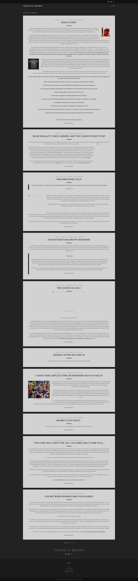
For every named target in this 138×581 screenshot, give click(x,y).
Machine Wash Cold (69, 179)
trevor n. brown (32, 6)
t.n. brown (69, 19)
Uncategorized (78, 19)
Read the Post (69, 123)
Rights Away (69, 22)
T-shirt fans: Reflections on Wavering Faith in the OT (69, 375)
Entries (69, 568)
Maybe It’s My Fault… (69, 420)
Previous (66, 542)
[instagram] (113, 1)
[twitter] (108, 1)
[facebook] (111, 1)
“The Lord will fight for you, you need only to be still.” (69, 443)
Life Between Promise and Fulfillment (69, 496)
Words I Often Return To (69, 355)
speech (88, 157)
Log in (69, 566)
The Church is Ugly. (69, 288)
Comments (69, 570)
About (113, 6)
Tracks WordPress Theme (63, 579)
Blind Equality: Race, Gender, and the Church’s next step (69, 136)
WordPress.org (69, 571)
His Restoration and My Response (69, 239)
